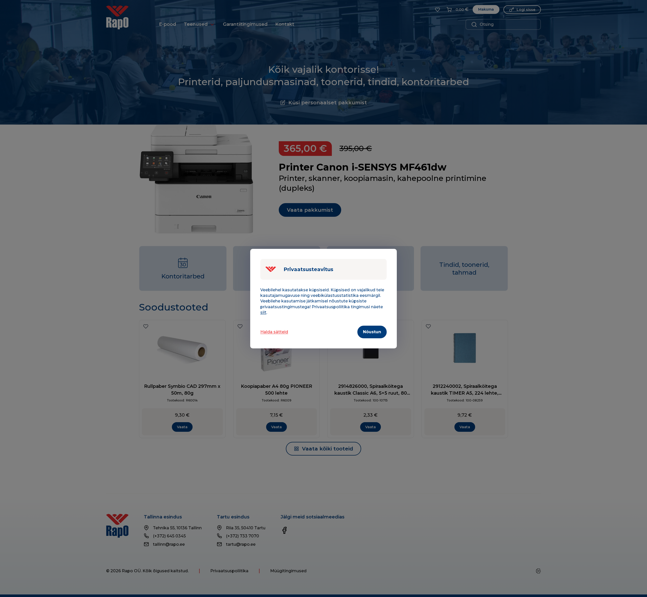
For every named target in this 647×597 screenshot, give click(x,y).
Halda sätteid (274, 331)
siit (263, 312)
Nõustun (372, 331)
